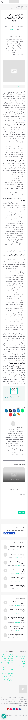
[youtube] (8, 709)
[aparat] (11, 709)
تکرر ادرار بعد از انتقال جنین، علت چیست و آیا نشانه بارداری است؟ (7, 656)
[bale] (14, 414)
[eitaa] (18, 414)
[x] (10, 410)
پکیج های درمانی (21, 659)
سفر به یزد (22, 654)
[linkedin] (6, 410)
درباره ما (23, 658)
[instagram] (17, 709)
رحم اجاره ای (22, 661)
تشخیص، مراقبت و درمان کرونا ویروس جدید (17, 7)
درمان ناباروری (17, 549)
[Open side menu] (26, 2)
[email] (10, 414)
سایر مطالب (20, 6)
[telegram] (18, 410)
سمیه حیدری (12, 23)
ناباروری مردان (17, 622)
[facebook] (14, 410)
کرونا (18, 408)
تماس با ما (22, 663)
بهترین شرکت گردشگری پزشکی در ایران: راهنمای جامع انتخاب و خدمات (7, 662)
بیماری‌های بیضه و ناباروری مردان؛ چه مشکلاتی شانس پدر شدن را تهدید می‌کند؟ (16, 619)
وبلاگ (25, 6)
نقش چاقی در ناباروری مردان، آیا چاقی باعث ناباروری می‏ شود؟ (7, 675)
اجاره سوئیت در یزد (20, 656)
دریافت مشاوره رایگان (9, 533)
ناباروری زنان (17, 557)
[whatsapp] (22, 410)
